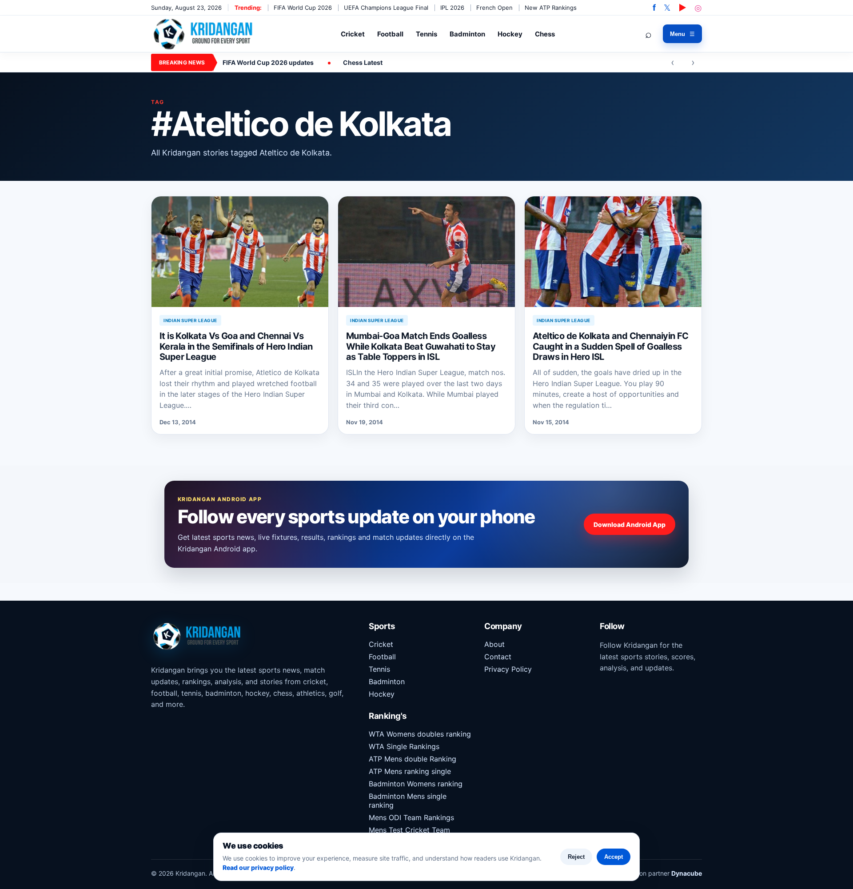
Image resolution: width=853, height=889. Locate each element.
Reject (576, 856)
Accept (613, 856)
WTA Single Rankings (404, 746)
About (494, 644)
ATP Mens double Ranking (412, 758)
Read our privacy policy (258, 867)
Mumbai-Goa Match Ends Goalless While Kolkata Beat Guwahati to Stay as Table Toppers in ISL (420, 346)
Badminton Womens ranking (415, 783)
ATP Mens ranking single (410, 771)
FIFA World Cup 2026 (303, 7)
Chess (545, 34)
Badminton (467, 34)
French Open (494, 7)
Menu (682, 34)
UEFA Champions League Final (386, 7)
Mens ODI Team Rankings (411, 817)
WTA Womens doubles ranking (420, 734)
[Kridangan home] (204, 33)
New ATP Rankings (551, 7)
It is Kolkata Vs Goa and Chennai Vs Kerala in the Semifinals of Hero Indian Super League (236, 346)
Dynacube (686, 873)
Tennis (426, 34)
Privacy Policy (508, 669)
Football (390, 34)
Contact (497, 656)
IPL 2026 (452, 7)
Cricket (353, 34)
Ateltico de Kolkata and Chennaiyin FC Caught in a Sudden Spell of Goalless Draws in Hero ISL (611, 346)
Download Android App (630, 524)
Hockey (510, 34)
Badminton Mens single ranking (407, 800)
